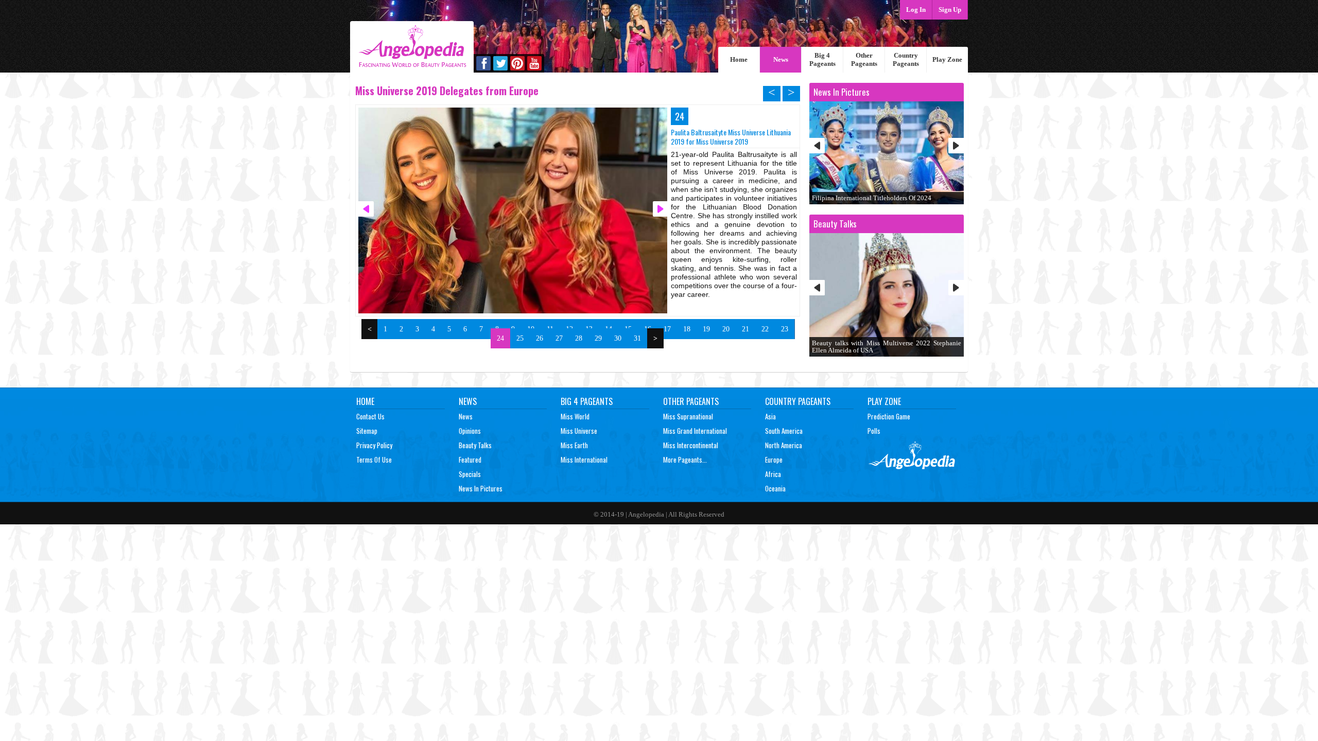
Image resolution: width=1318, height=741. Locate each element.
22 (765, 329)
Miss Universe (579, 431)
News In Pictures (480, 488)
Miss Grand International (695, 431)
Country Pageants (906, 59)
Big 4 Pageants (822, 59)
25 (520, 338)
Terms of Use (374, 459)
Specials (470, 474)
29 (598, 338)
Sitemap (366, 431)
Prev (817, 145)
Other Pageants (864, 59)
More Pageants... (685, 459)
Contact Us (370, 416)
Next (956, 145)
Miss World (575, 416)
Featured (470, 459)
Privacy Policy (374, 445)
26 (539, 338)
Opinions (470, 431)
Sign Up (950, 9)
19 (706, 329)
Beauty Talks (475, 445)
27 (559, 338)
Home (739, 59)
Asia (770, 416)
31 (637, 338)
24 (500, 338)
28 (578, 338)
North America (783, 445)
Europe (774, 459)
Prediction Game (889, 416)
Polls (874, 431)
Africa (773, 474)
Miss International (584, 459)
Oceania (775, 488)
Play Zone (947, 59)
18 (686, 329)
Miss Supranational (688, 416)
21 (745, 329)
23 (784, 329)
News (780, 59)
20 (726, 329)
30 (617, 338)
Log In (916, 9)
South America (784, 431)
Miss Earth (574, 445)
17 (667, 329)
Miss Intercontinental (690, 445)
